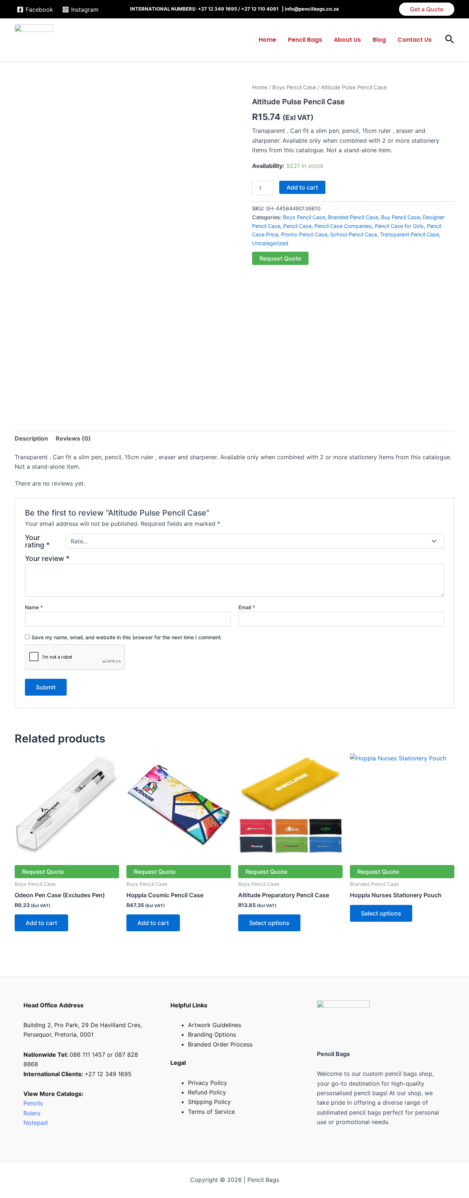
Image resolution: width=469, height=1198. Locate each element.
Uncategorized (270, 243)
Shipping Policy (209, 1101)
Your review (47, 558)
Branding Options (212, 1034)
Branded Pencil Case (353, 217)
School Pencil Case (353, 234)
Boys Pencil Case (294, 87)
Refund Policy (207, 1092)
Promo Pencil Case (304, 234)
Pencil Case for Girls (399, 226)
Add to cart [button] (41, 922)
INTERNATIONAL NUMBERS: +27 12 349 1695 (183, 9)
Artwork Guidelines (214, 1025)
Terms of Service (211, 1111)
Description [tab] (31, 438)
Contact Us (415, 39)
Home (267, 39)
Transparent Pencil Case (409, 234)
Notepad (35, 1122)
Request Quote (280, 258)
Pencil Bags (305, 39)
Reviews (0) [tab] (73, 438)
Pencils (33, 1103)
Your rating (37, 541)
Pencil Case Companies (343, 226)
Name (34, 607)
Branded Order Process (220, 1044)
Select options (269, 922)
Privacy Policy (207, 1082)
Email (247, 607)
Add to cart (302, 187)
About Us (347, 39)
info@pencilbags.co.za (312, 9)
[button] (426, 9)
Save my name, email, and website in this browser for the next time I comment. (127, 637)
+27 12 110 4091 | (263, 9)
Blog (379, 39)
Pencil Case (297, 226)
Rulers (32, 1113)
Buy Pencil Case (400, 217)
